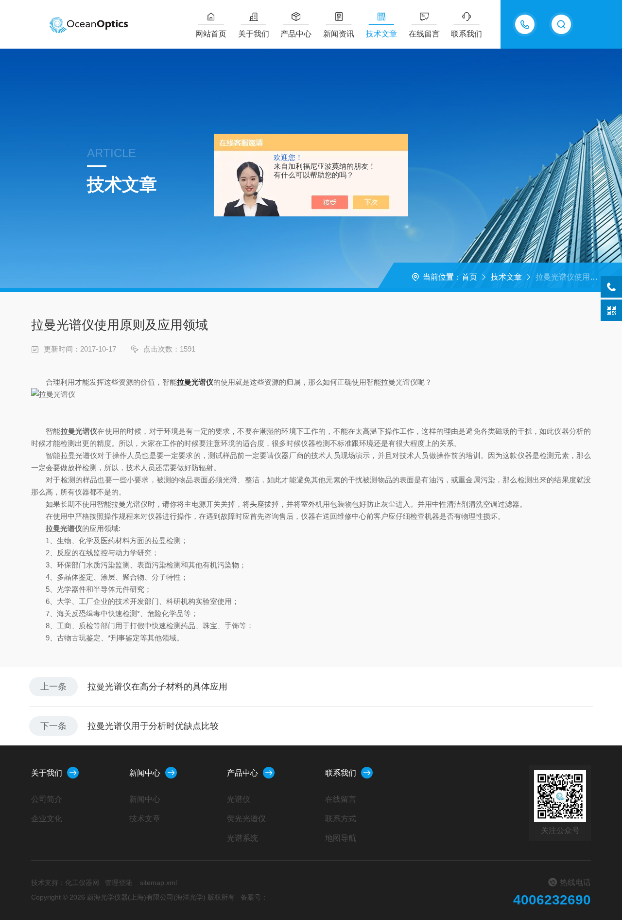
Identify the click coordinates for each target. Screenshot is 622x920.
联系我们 (466, 34)
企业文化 (46, 818)
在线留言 (424, 34)
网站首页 (210, 34)
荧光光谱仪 (246, 818)
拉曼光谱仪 (195, 382)
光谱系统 (242, 838)
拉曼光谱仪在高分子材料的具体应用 (157, 686)
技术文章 (381, 34)
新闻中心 (144, 773)
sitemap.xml (158, 882)
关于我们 (253, 34)
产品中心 (295, 34)
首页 (469, 277)
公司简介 (46, 799)
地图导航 (340, 838)
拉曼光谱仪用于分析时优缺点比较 (153, 726)
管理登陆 (118, 882)
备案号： (254, 897)
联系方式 (340, 818)
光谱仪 (238, 799)
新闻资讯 (338, 34)
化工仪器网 (82, 882)
